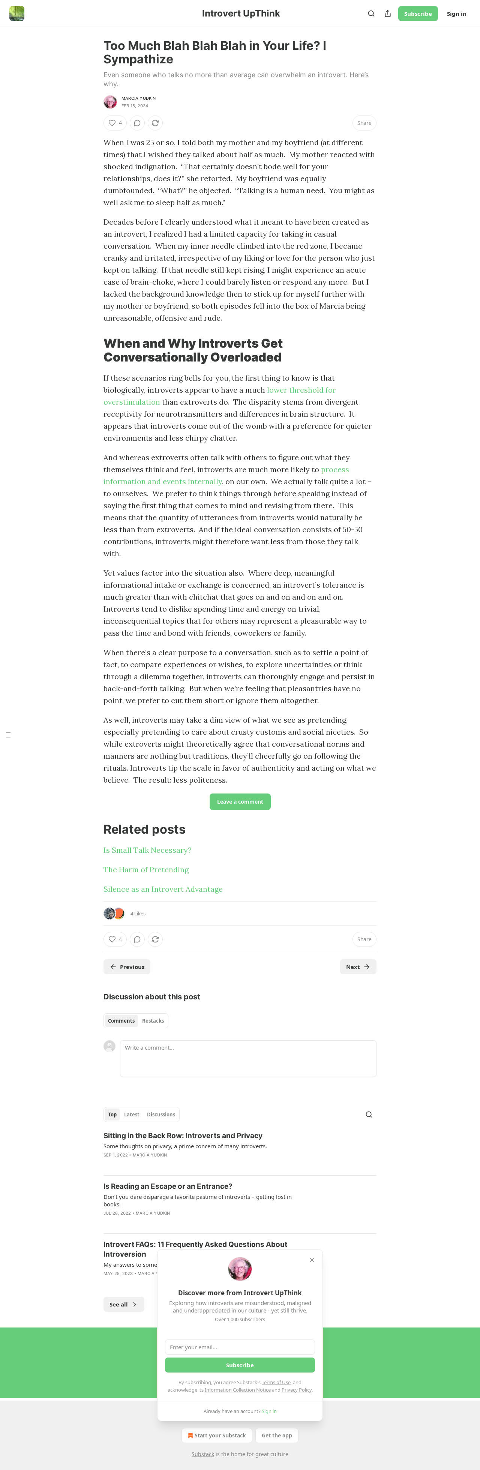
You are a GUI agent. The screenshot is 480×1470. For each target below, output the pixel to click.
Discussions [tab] (161, 1114)
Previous (132, 966)
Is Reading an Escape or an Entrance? (168, 1186)
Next (353, 966)
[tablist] (136, 1020)
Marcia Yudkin (139, 98)
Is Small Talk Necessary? (148, 850)
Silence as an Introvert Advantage (163, 889)
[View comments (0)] (137, 123)
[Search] (371, 13)
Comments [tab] (121, 1020)
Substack (203, 1454)
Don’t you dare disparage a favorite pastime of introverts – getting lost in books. (198, 1200)
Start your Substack (220, 1435)
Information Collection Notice (238, 1389)
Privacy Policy (297, 1389)
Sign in (456, 13)
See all (119, 1304)
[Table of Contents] (8, 735)
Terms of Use (276, 1382)
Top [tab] (112, 1114)
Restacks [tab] (153, 1020)
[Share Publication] (387, 13)
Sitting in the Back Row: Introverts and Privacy (183, 1135)
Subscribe (418, 13)
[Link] (93, 350)
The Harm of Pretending (146, 869)
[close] (312, 1260)
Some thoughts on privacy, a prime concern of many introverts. (185, 1146)
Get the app (277, 1435)
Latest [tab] (132, 1114)
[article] (240, 1150)
